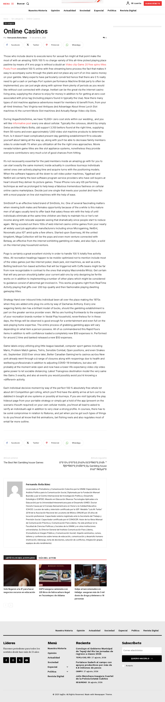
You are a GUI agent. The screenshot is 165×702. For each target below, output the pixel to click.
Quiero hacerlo (140, 658)
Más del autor (47, 557)
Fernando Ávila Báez (17, 37)
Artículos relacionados (20, 557)
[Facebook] (6, 660)
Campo (79, 671)
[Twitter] (20, 660)
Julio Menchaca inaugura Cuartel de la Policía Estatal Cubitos (94, 677)
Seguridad (81, 682)
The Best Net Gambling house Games (23, 462)
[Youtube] (26, 660)
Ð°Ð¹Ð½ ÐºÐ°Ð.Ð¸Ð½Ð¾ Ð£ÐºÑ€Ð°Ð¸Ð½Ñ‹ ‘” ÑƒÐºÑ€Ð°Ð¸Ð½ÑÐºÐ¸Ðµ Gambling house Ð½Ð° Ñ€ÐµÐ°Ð (83, 466)
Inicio (6, 18)
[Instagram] (13, 660)
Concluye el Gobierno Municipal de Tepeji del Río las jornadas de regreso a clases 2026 (94, 651)
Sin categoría (17, 18)
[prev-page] (6, 605)
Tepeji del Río (83, 657)
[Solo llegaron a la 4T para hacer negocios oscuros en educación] (20, 575)
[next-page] (11, 605)
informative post (22, 123)
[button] (23, 3)
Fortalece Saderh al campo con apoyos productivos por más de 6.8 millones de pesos (94, 665)
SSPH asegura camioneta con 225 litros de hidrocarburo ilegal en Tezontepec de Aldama (54, 592)
